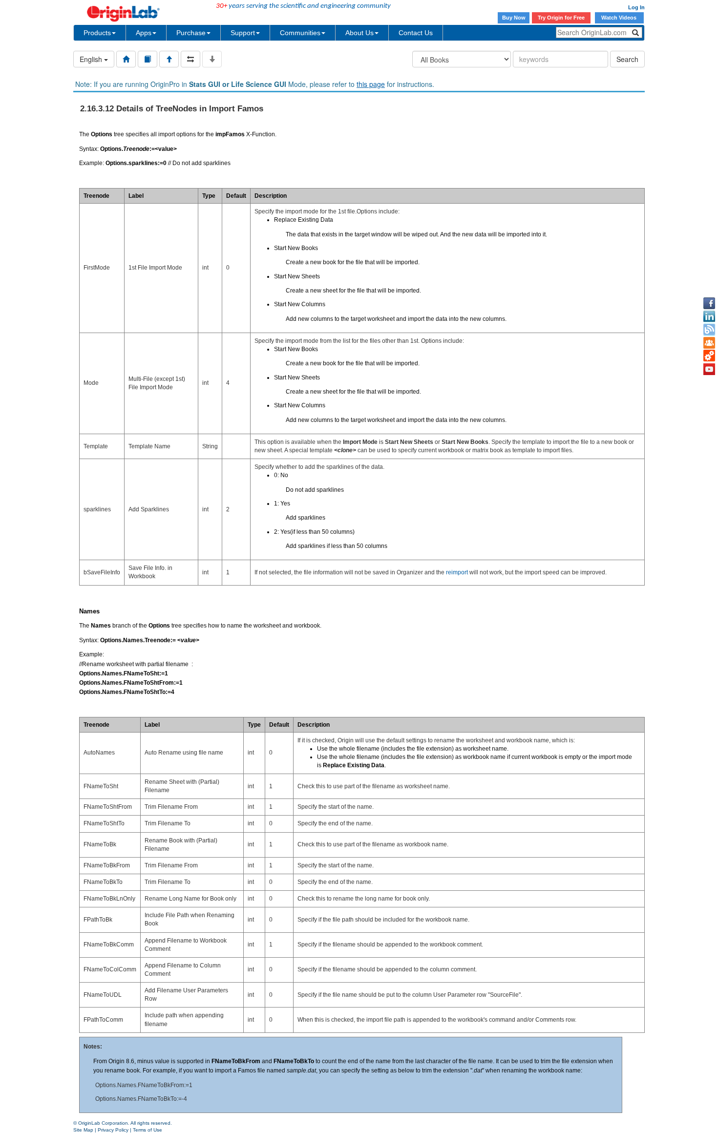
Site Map (83, 1130)
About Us (359, 33)
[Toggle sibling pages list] (190, 59)
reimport (457, 572)
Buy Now (514, 18)
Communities (300, 33)
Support (243, 33)
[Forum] (709, 342)
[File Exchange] (709, 356)
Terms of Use (147, 1130)
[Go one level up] (169, 59)
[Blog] (709, 329)
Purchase (191, 33)
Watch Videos (619, 18)
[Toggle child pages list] (212, 59)
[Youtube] (709, 369)
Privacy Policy (113, 1130)
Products (97, 33)
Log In (636, 7)
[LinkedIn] (709, 316)
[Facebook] (709, 303)
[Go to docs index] (126, 59)
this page (371, 84)
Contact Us (416, 33)
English (92, 59)
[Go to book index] (147, 59)
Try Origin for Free (561, 18)
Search (627, 59)
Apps (143, 33)
